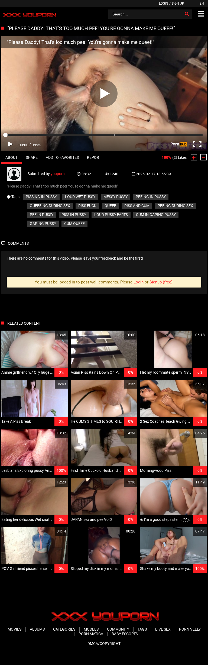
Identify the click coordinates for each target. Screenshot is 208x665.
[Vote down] (203, 157)
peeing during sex (175, 206)
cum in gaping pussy (156, 214)
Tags (142, 629)
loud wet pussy (80, 197)
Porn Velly (190, 629)
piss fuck (87, 206)
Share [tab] (32, 157)
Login (163, 3)
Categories (64, 629)
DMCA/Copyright (104, 643)
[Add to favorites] (50, 335)
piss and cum (137, 206)
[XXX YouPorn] (28, 14)
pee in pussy (41, 214)
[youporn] (17, 174)
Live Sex (163, 629)
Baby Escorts (125, 634)
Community (118, 629)
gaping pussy (43, 223)
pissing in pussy (41, 197)
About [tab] (11, 157)
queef (110, 206)
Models (91, 629)
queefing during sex (50, 206)
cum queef (74, 223)
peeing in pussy (151, 197)
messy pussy (115, 197)
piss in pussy (73, 214)
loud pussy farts (111, 214)
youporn (58, 174)
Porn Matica (91, 634)
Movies (14, 629)
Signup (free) (161, 282)
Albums (37, 629)
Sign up (178, 3)
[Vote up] (194, 157)
